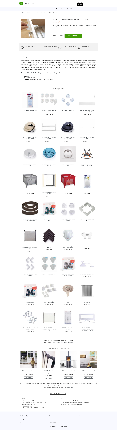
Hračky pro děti (58, 8)
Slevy (21, 422)
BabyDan (89, 25)
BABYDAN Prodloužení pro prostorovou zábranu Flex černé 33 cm (48, 372)
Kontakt (80, 419)
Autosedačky (92, 8)
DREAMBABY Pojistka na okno (87, 274)
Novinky (22, 419)
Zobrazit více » (61, 27)
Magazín (51, 416)
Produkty (25, 12)
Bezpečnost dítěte (36, 12)
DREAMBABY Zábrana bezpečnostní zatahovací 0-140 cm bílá (49, 329)
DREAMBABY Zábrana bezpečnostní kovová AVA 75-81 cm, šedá (49, 192)
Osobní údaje (52, 422)
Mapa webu (52, 419)
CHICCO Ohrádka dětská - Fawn (30, 191)
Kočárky (48, 8)
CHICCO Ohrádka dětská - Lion (68, 191)
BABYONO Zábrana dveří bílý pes (87, 246)
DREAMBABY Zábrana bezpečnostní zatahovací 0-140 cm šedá (30, 247)
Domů (22, 8)
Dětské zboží (29, 8)
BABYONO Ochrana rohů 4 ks (68, 110)
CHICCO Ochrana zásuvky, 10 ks (30, 110)
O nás (80, 416)
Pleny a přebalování (80, 8)
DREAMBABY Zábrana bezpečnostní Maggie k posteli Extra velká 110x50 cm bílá (87, 329)
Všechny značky (24, 416)
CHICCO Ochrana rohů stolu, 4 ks (87, 191)
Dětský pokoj (39, 8)
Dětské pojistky (64, 342)
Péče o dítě (69, 8)
